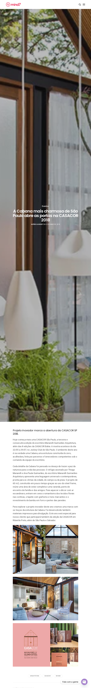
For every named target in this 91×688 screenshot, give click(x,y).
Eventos (45, 206)
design (58, 676)
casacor (47, 676)
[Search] (80, 5)
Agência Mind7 (37, 224)
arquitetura (34, 676)
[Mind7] (13, 4)
